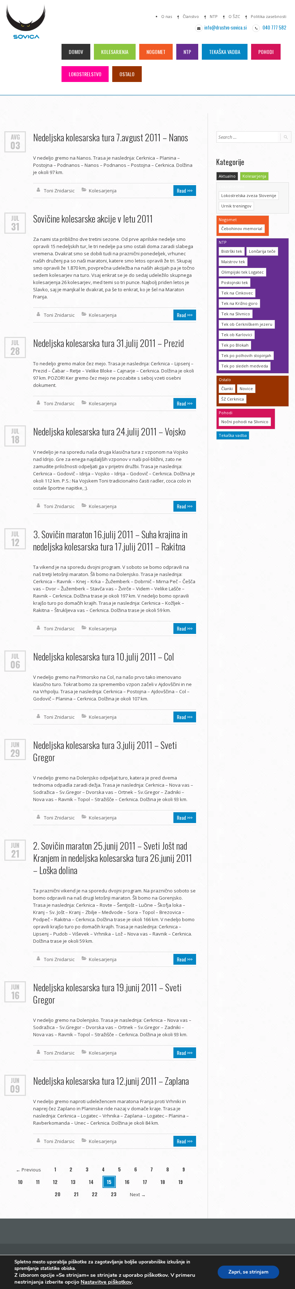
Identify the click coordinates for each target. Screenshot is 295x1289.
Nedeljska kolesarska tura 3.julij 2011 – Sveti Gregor (105, 751)
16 (15, 995)
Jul (15, 218)
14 (91, 1181)
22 (94, 1194)
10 (20, 1181)
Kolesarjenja (114, 51)
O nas (166, 16)
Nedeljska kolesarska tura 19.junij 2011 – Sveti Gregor (107, 993)
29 (15, 753)
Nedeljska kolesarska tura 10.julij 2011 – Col (103, 656)
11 (38, 1181)
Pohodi (265, 51)
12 (15, 542)
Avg (15, 137)
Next (138, 1194)
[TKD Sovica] (25, 25)
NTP (214, 16)
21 (15, 853)
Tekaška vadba (224, 51)
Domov (76, 51)
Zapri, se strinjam (248, 1272)
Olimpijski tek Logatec (242, 272)
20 (57, 1194)
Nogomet (155, 51)
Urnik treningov (236, 206)
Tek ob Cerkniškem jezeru (246, 324)
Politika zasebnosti (268, 16)
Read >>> (184, 190)
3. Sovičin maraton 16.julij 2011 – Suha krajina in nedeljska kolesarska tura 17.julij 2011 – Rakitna (110, 540)
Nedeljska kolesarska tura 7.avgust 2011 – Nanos (110, 137)
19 (180, 1181)
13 (73, 1181)
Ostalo (127, 74)
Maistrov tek (233, 261)
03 (15, 145)
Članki (227, 388)
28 (15, 351)
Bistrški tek (231, 251)
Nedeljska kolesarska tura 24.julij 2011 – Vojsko (109, 431)
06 (15, 664)
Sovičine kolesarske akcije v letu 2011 (93, 218)
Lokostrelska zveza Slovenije (248, 195)
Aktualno (227, 176)
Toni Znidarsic (59, 190)
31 (15, 226)
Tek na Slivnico (235, 313)
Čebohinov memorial (241, 228)
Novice (246, 388)
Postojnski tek (234, 282)
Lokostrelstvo (85, 74)
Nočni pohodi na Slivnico (244, 421)
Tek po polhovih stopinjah (246, 355)
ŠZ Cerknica (232, 399)
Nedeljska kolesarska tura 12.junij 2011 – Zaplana (111, 1081)
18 (15, 439)
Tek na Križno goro (239, 303)
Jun (15, 744)
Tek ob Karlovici (236, 334)
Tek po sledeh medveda (244, 366)
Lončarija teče (262, 251)
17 (145, 1181)
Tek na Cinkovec (237, 293)
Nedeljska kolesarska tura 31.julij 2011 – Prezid (108, 343)
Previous (28, 1169)
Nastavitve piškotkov (106, 1282)
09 (15, 1089)
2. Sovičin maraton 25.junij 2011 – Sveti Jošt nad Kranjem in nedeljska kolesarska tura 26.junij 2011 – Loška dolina (112, 857)
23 (114, 1194)
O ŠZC (234, 16)
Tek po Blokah (235, 345)
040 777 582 (274, 27)
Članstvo (191, 16)
